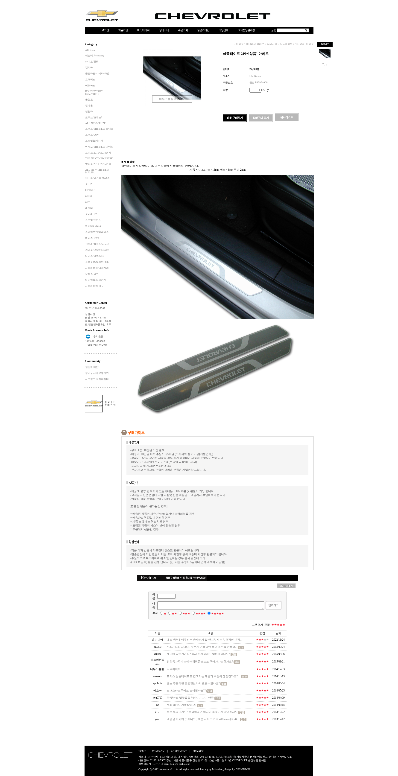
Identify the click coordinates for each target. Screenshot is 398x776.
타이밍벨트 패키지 (95, 279)
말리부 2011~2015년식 (98, 164)
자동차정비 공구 (94, 285)
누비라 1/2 (91, 214)
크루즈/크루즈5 (93, 117)
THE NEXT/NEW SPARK (99, 158)
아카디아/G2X (93, 226)
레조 (87, 202)
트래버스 (90, 79)
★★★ (186, 613)
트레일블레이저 (94, 140)
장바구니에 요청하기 (97, 373)
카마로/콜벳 (92, 61)
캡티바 (89, 67)
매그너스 (90, 190)
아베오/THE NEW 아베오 (99, 146)
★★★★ (201, 613)
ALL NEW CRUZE (95, 123)
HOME (142, 751)
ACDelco (90, 50)
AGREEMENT (179, 751)
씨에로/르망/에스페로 (97, 249)
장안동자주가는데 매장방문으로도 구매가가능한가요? (200, 661)
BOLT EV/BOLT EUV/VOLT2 (94, 92)
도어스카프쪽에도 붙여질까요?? (186, 690)
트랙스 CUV (92, 134)
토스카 (89, 184)
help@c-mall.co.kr (180, 763)
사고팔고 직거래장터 (97, 379)
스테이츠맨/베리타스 (97, 231)
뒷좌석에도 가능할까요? (181, 704)
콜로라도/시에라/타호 (97, 73)
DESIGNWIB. (243, 769)
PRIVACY (198, 751)
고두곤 (157, 763)
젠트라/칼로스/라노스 (97, 243)
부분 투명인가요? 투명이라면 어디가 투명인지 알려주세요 (202, 712)
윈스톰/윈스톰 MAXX (97, 178)
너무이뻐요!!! (175, 669)
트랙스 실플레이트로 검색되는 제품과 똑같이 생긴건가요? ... (203, 676)
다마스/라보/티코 (94, 255)
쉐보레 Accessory (94, 55)
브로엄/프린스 (93, 220)
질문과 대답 (92, 367)
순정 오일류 (92, 273)
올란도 (89, 99)
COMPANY (158, 751)
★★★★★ (217, 613)
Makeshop (217, 769)
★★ (174, 613)
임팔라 (89, 111)
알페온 (89, 105)
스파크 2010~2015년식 (98, 152)
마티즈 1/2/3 (92, 237)
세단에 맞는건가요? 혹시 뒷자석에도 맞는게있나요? (198, 654)
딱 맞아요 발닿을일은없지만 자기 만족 (190, 697)
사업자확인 (243, 756)
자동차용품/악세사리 (97, 267)
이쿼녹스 (90, 85)
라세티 (89, 208)
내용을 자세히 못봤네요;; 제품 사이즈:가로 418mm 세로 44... (203, 719)
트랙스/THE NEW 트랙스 (99, 128)
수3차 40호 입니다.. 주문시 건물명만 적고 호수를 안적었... (202, 646)
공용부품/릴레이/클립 (97, 261)
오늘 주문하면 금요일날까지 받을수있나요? (193, 683)
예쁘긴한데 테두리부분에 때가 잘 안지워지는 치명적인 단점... (204, 639)
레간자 (89, 196)
